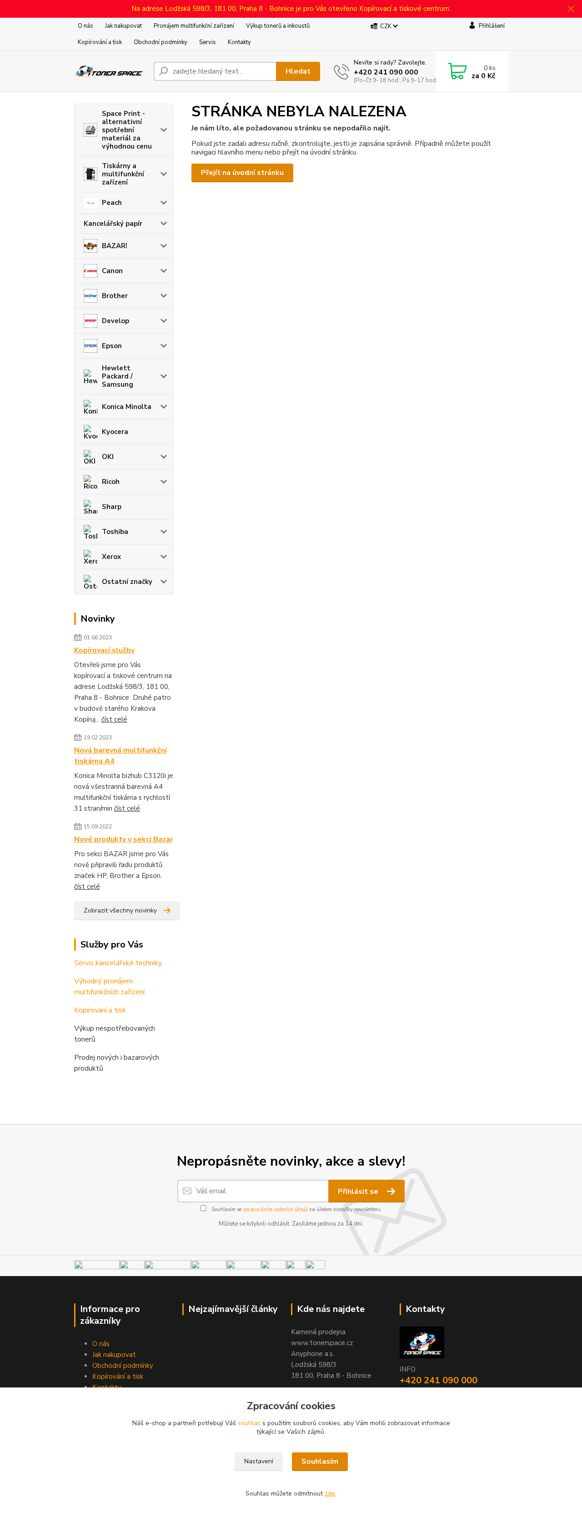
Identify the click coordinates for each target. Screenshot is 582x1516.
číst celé (114, 719)
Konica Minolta (126, 406)
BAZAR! (114, 245)
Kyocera (115, 431)
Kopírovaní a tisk (100, 1010)
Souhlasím (319, 1461)
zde (330, 1493)
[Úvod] (110, 71)
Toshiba (115, 531)
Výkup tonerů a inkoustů (278, 26)
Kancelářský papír (113, 223)
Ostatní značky (127, 581)
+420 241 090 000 (386, 72)
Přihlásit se (359, 1192)
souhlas (249, 1423)
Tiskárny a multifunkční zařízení (123, 174)
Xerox (111, 556)
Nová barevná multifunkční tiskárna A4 (120, 755)
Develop (115, 320)
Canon (112, 270)
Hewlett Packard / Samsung (117, 376)
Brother (115, 295)
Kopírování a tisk (100, 42)
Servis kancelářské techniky (118, 963)
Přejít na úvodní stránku (242, 173)
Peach (112, 202)
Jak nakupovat (123, 26)
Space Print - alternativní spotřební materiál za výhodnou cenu (127, 130)
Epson (112, 345)
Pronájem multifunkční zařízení (194, 26)
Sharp (111, 506)
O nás (85, 26)
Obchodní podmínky (160, 42)
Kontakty (239, 42)
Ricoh (111, 481)
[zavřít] (570, 9)
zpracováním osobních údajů (275, 1209)
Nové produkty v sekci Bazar (123, 839)
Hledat (298, 71)
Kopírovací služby (104, 650)
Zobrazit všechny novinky (120, 910)
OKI (108, 456)
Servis (207, 42)
